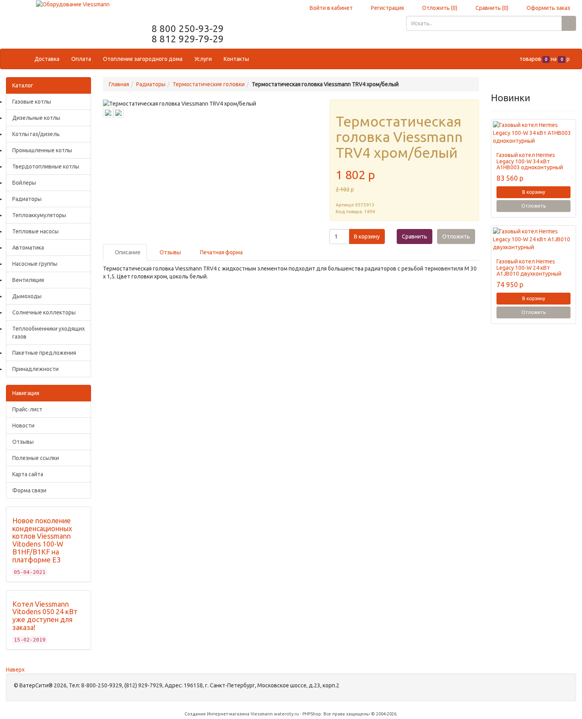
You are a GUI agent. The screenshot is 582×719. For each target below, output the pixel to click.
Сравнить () (491, 8)
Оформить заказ (547, 8)
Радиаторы (27, 199)
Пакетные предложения (44, 353)
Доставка (46, 59)
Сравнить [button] (414, 236)
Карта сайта (27, 474)
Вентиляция (28, 280)
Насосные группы (34, 264)
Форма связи (29, 490)
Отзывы (23, 442)
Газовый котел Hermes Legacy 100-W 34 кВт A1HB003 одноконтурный (529, 161)
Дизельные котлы (36, 118)
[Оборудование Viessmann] (73, 4)
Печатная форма (221, 252)
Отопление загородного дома (143, 59)
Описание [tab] (127, 252)
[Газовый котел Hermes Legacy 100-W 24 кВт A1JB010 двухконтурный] (533, 239)
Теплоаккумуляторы (39, 215)
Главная (119, 84)
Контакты (236, 59)
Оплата (81, 59)
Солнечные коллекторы (44, 312)
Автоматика (28, 247)
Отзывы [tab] (169, 252)
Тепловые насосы (35, 231)
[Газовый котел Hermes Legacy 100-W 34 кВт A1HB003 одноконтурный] (533, 133)
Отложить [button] (456, 236)
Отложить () (439, 8)
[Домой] (20, 59)
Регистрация (387, 8)
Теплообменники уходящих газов (48, 332)
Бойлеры (24, 183)
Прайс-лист (27, 409)
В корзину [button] (367, 236)
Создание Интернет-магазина (216, 713)
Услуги (203, 59)
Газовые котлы (31, 101)
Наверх (15, 669)
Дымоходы (27, 296)
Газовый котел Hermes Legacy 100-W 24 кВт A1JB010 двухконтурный (528, 267)
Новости (23, 425)
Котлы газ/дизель (36, 134)
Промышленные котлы (42, 150)
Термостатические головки (209, 84)
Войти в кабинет (330, 8)
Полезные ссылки (35, 458)
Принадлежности (35, 369)
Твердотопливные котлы (45, 166)
